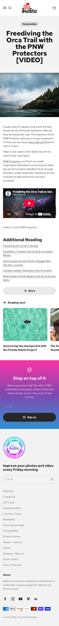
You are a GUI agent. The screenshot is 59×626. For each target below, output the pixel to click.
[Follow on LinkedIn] (36, 599)
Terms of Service (12, 564)
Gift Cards (8, 502)
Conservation (30, 24)
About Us (8, 491)
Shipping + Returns (13, 553)
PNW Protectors (12, 161)
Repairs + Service (12, 542)
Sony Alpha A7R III (39, 142)
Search (7, 547)
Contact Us (9, 496)
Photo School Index (13, 525)
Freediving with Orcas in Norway (20, 245)
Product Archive (12, 536)
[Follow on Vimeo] (28, 599)
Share (31, 290)
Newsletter (9, 519)
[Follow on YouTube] (20, 599)
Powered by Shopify (27, 617)
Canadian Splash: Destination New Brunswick (27, 270)
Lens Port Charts (12, 513)
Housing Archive (12, 508)
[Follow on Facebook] (5, 599)
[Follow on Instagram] (13, 599)
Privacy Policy (10, 530)
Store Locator (10, 559)
